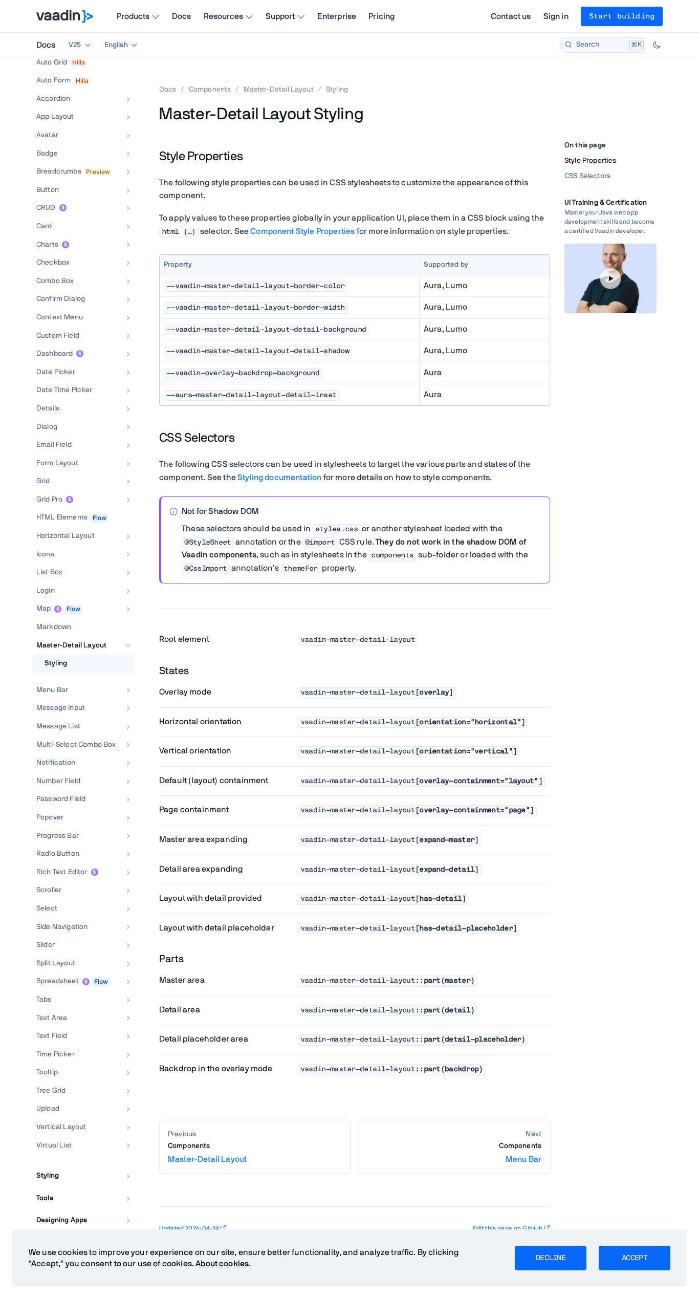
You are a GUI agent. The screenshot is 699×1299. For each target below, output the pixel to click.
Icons (45, 554)
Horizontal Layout (65, 535)
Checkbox (53, 262)
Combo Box (55, 281)
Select (46, 908)
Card (44, 226)
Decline (550, 1258)
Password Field (60, 799)
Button (47, 189)
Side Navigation (62, 926)
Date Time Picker (64, 390)
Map (43, 608)
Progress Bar (57, 835)
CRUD (46, 207)
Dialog (46, 426)
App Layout (55, 116)
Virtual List (54, 1145)
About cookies (222, 1264)
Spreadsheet (57, 981)
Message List (58, 726)
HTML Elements (62, 517)
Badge (47, 153)
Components (210, 89)
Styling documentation (279, 477)
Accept (634, 1258)
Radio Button (57, 853)
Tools (44, 1198)
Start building (621, 16)
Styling (56, 663)
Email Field (54, 444)
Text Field (52, 1036)
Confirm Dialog (60, 298)
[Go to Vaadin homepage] (64, 16)
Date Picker (55, 372)
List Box (49, 572)
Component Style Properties (302, 231)
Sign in (556, 16)
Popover (49, 817)
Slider (45, 944)
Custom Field (57, 335)
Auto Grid (51, 62)
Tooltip (47, 1072)
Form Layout (57, 463)
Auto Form (53, 80)
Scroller (48, 890)
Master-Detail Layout (71, 645)
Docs (181, 16)
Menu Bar (52, 690)
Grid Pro (49, 499)
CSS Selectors (587, 176)
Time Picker (55, 1054)
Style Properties (590, 160)
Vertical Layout (61, 1127)
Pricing (381, 16)
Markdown (53, 627)
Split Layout (55, 963)
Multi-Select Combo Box (76, 744)
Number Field (58, 781)
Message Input (60, 707)
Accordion (53, 98)
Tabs (44, 999)
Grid (43, 481)
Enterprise (337, 16)
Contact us (511, 16)
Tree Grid (50, 1090)
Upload (47, 1108)
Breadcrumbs (58, 171)
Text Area (51, 1018)
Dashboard (54, 353)
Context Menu (59, 317)
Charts (47, 244)
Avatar (47, 135)
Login (45, 590)
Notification (55, 762)
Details (47, 408)
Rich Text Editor (62, 872)
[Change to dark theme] (656, 45)
